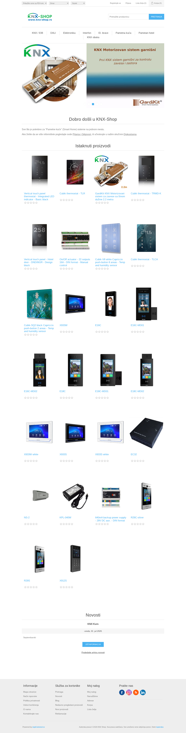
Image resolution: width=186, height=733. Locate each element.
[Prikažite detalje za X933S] (75, 433)
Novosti (58, 696)
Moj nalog (91, 692)
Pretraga (59, 692)
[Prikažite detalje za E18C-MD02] (146, 370)
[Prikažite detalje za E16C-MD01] (146, 304)
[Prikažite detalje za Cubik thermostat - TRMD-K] (146, 172)
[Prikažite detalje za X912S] (75, 559)
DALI (53, 33)
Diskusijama (130, 134)
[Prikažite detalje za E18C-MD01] (111, 370)
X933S (63, 454)
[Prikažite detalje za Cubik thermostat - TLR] (75, 172)
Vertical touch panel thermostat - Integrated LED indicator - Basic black (39, 196)
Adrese (90, 700)
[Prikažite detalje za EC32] (146, 433)
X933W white (31, 454)
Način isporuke (30, 696)
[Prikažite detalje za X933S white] (111, 433)
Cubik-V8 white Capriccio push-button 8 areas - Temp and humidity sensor (110, 262)
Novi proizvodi (61, 709)
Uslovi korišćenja (31, 705)
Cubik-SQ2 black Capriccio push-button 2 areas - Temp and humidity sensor (39, 328)
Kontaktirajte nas (31, 713)
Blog (57, 700)
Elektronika (69, 33)
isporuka (159, 727)
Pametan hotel (146, 33)
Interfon (87, 33)
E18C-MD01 (101, 391)
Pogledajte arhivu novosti (93, 652)
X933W (63, 325)
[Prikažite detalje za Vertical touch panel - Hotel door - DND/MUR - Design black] (40, 238)
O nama (27, 709)
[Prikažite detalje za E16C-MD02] (40, 370)
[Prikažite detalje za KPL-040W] (75, 496)
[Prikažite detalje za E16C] (111, 304)
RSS (136, 692)
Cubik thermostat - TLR (72, 193)
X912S (63, 580)
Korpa (90, 705)
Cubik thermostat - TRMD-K (146, 193)
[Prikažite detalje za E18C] (75, 370)
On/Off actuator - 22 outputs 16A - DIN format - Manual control (75, 262)
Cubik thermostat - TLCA (144, 259)
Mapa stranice (29, 692)
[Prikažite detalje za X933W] (75, 304)
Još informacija (93, 644)
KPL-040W (65, 517)
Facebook (122, 692)
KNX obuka (93, 37)
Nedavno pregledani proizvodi (69, 705)
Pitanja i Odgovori (82, 134)
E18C (63, 391)
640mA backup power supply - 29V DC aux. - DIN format (110, 519)
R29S (27, 580)
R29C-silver (137, 517)
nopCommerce (38, 727)
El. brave (103, 33)
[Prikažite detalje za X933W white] (40, 433)
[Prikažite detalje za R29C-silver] (146, 496)
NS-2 (26, 517)
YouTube (143, 692)
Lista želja (91, 709)
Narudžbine (92, 696)
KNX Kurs (93, 624)
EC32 (134, 454)
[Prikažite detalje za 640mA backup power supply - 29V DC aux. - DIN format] (111, 496)
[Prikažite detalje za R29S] (40, 559)
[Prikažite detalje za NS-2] (40, 496)
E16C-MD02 (30, 391)
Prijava (128, 3)
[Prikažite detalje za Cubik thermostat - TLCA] (146, 238)
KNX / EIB (37, 33)
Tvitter (129, 692)
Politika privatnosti (31, 700)
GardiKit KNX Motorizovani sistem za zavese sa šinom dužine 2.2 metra (110, 196)
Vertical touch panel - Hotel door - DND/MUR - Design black (38, 262)
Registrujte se (115, 3)
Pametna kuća (123, 33)
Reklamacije (60, 713)
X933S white (102, 454)
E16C (98, 325)
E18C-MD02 (137, 391)
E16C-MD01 (137, 325)
